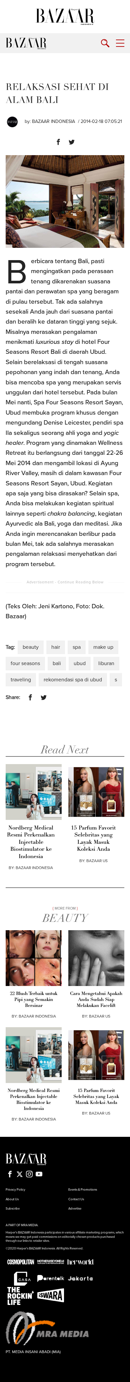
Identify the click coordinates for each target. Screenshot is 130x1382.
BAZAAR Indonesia (53, 121)
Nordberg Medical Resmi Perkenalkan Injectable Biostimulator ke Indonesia (31, 842)
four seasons (25, 663)
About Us (12, 1199)
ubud (80, 663)
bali (57, 663)
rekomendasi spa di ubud (73, 679)
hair (55, 647)
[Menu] (120, 43)
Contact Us (76, 1199)
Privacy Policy (15, 1190)
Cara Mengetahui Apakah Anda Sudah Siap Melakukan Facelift (96, 1000)
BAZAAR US (97, 860)
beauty (31, 647)
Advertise (74, 1209)
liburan (106, 663)
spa (77, 647)
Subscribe (13, 1209)
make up (103, 647)
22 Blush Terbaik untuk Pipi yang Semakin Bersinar (33, 1000)
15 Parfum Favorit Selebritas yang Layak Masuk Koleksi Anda (93, 839)
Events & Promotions (82, 1190)
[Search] (105, 43)
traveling (21, 679)
